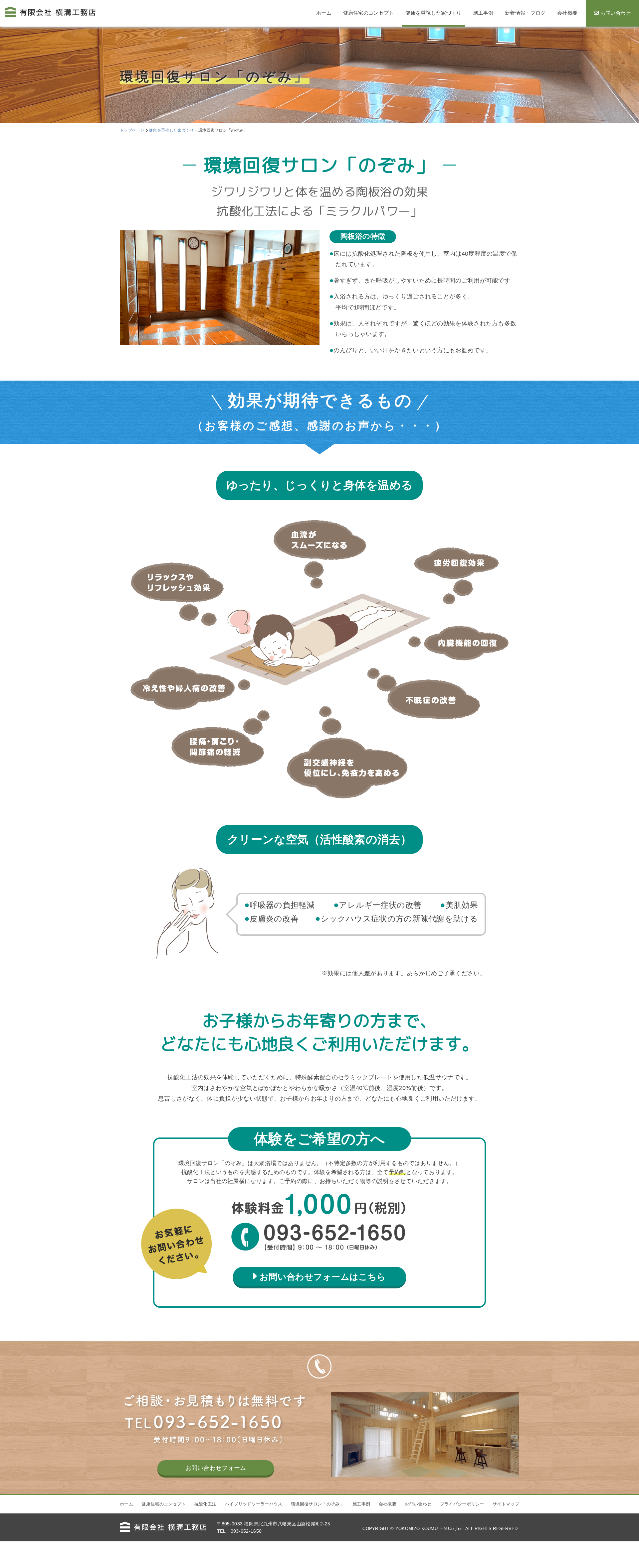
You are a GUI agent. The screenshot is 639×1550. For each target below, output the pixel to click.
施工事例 (361, 1503)
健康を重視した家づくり (171, 130)
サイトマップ (506, 1503)
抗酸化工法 (205, 1503)
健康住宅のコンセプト (163, 1503)
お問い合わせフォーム (215, 1468)
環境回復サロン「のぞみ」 (317, 1503)
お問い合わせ (418, 1503)
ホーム (126, 1503)
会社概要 (387, 1503)
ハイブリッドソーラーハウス (254, 1503)
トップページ (132, 130)
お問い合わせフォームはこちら (323, 1277)
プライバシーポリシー (462, 1503)
